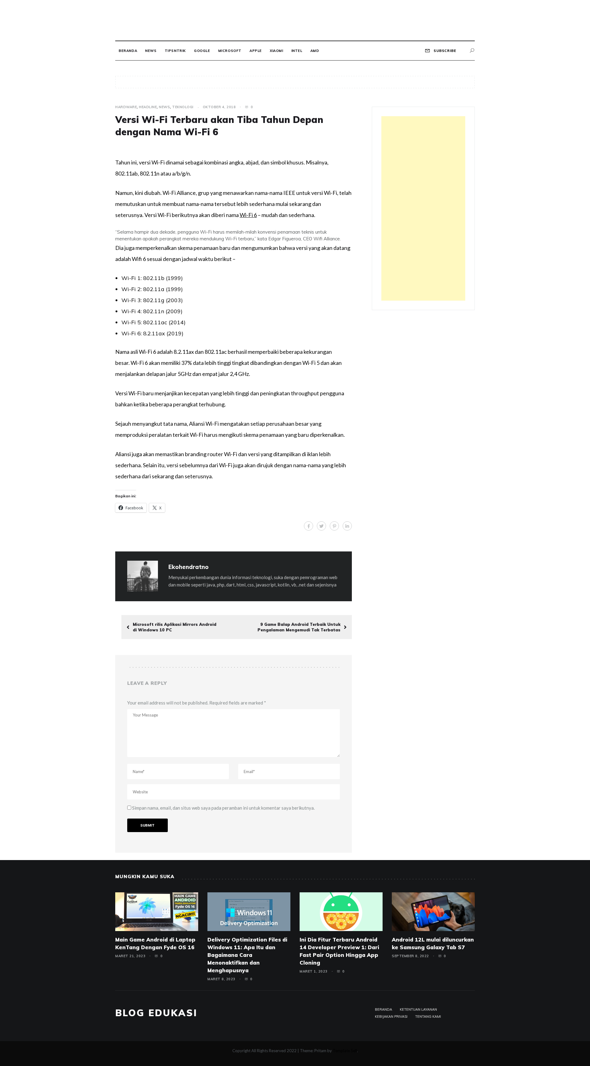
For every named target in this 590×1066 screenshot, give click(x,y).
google (202, 51)
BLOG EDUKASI (156, 1013)
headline (148, 107)
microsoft (230, 51)
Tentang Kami (428, 1016)
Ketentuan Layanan (418, 1009)
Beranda (128, 51)
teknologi (183, 107)
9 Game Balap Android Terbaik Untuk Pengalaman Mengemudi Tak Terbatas (299, 627)
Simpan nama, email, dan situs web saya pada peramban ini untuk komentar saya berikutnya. (223, 808)
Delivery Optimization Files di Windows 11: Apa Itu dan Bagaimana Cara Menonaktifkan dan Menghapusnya (247, 954)
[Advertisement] (423, 208)
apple (256, 51)
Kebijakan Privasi (391, 1016)
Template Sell (345, 1050)
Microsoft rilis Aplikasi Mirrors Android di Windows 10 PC (174, 627)
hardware (126, 107)
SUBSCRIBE (444, 51)
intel (296, 51)
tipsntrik (175, 51)
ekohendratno (188, 567)
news (150, 51)
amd (314, 51)
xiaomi (276, 51)
